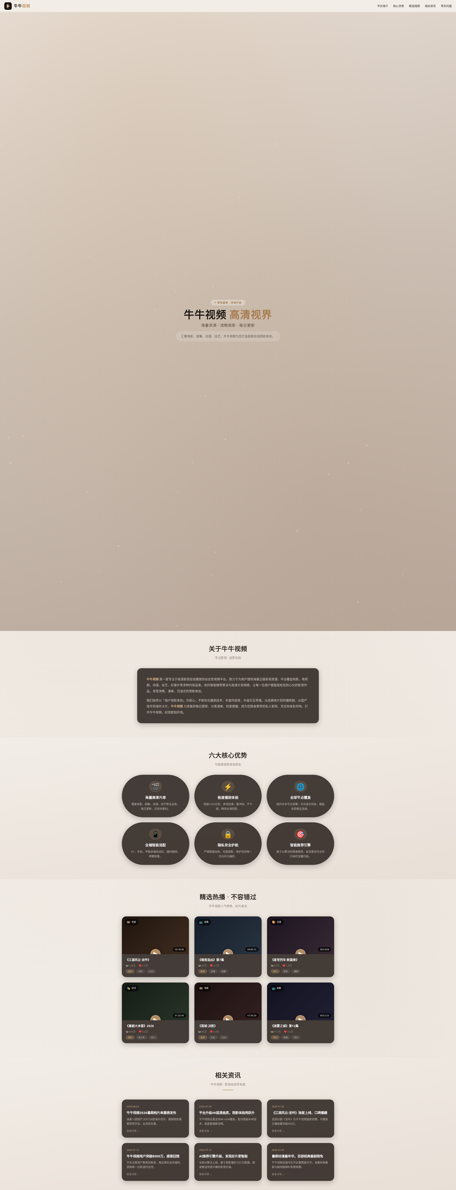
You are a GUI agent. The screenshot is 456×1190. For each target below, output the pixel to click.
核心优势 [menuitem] (398, 6)
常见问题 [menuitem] (446, 6)
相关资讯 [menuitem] (430, 6)
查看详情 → (133, 1130)
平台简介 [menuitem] (382, 6)
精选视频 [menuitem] (414, 6)
